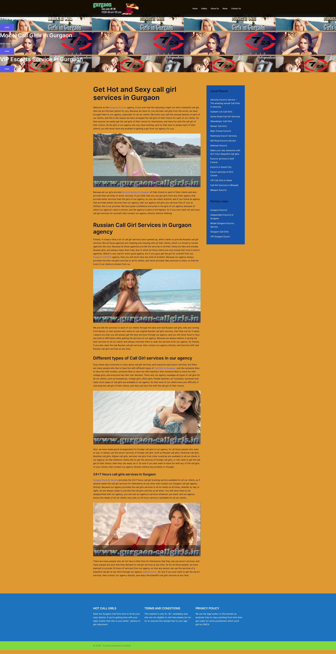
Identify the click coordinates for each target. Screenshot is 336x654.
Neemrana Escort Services (223, 135)
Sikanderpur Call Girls (221, 121)
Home (195, 8)
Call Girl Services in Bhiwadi (224, 185)
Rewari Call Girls (218, 126)
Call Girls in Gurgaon (164, 368)
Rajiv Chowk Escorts (220, 131)
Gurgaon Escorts (118, 107)
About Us (215, 8)
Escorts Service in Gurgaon (135, 192)
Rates (225, 8)
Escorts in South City (221, 167)
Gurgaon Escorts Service (105, 480)
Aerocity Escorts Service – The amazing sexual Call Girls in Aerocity (225, 103)
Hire (7, 27)
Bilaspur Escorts (218, 190)
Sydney (127, 645)
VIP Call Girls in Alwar (221, 180)
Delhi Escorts (149, 571)
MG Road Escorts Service (223, 140)
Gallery (204, 8)
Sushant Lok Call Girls (221, 111)
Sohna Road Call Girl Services (225, 116)
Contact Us (236, 8)
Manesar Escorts (218, 145)
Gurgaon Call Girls (102, 257)
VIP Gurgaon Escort (220, 236)
